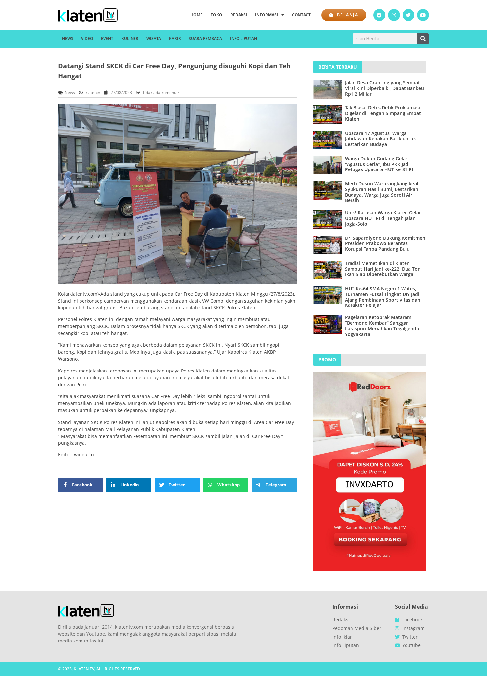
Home (196, 15)
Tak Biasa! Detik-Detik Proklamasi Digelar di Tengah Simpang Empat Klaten (383, 113)
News (67, 38)
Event (107, 38)
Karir (175, 38)
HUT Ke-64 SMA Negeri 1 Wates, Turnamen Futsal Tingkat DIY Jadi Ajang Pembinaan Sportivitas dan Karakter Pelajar (382, 296)
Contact (301, 15)
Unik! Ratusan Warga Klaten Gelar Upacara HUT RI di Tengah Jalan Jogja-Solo (383, 218)
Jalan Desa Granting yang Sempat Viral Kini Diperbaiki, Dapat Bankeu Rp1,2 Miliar (384, 88)
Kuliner (129, 38)
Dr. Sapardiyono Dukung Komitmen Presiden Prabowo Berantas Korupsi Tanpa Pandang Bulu (385, 243)
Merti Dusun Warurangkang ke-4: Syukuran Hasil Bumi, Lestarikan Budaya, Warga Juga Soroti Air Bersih (382, 191)
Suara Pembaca (205, 38)
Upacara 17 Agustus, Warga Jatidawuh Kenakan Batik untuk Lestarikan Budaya (380, 139)
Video (87, 38)
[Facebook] (379, 15)
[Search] (423, 38)
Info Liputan (243, 38)
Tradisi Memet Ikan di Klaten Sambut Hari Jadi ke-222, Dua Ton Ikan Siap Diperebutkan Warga (383, 269)
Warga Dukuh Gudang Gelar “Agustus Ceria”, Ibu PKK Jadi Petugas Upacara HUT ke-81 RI (379, 164)
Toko (216, 15)
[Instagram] (394, 15)
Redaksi (238, 15)
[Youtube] (423, 15)
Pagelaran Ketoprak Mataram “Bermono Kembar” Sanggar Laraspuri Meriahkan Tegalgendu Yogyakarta (382, 325)
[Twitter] (408, 15)
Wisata (153, 38)
